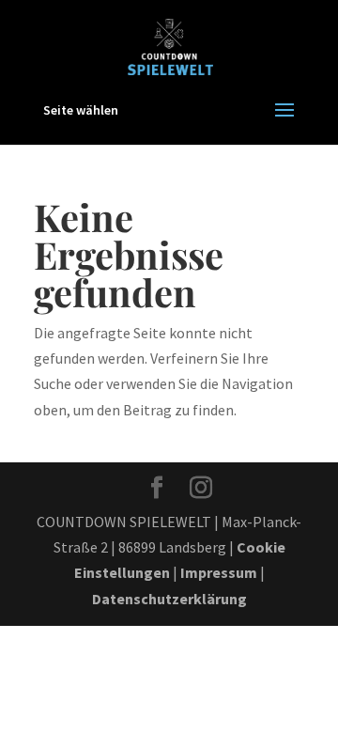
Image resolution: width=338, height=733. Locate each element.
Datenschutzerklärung (169, 598)
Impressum (218, 572)
